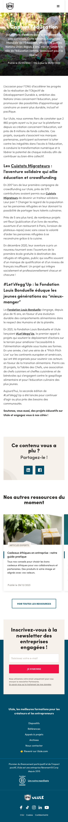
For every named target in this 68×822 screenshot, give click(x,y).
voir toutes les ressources (34, 603)
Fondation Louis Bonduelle (24, 309)
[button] (58, 6)
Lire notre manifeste (38, 780)
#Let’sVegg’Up (25, 333)
